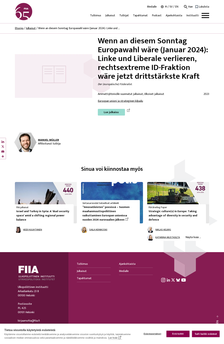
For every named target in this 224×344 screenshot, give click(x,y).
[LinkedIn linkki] (168, 280)
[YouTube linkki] (183, 280)
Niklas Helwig (163, 229)
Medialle (152, 7)
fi (166, 6)
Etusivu (19, 28)
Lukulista (204, 7)
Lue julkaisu (111, 112)
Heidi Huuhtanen (32, 229)
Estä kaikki (178, 334)
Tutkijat (124, 15)
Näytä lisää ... (193, 237)
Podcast (157, 15)
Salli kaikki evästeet (206, 334)
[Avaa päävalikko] (205, 15)
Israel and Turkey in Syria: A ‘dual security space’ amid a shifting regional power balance (42, 215)
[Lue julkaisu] (53, 75)
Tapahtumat (140, 15)
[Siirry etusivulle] (31, 11)
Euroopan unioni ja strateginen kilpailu (120, 101)
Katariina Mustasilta (167, 237)
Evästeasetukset (152, 334)
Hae (190, 7)
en (176, 6)
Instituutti (192, 15)
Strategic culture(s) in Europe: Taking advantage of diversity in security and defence (173, 215)
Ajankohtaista (174, 15)
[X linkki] (173, 280)
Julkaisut (110, 15)
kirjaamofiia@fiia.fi (29, 321)
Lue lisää (112, 337)
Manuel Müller (48, 140)
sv (171, 6)
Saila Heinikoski (98, 229)
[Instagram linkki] (163, 280)
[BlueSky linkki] (178, 280)
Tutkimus (95, 15)
